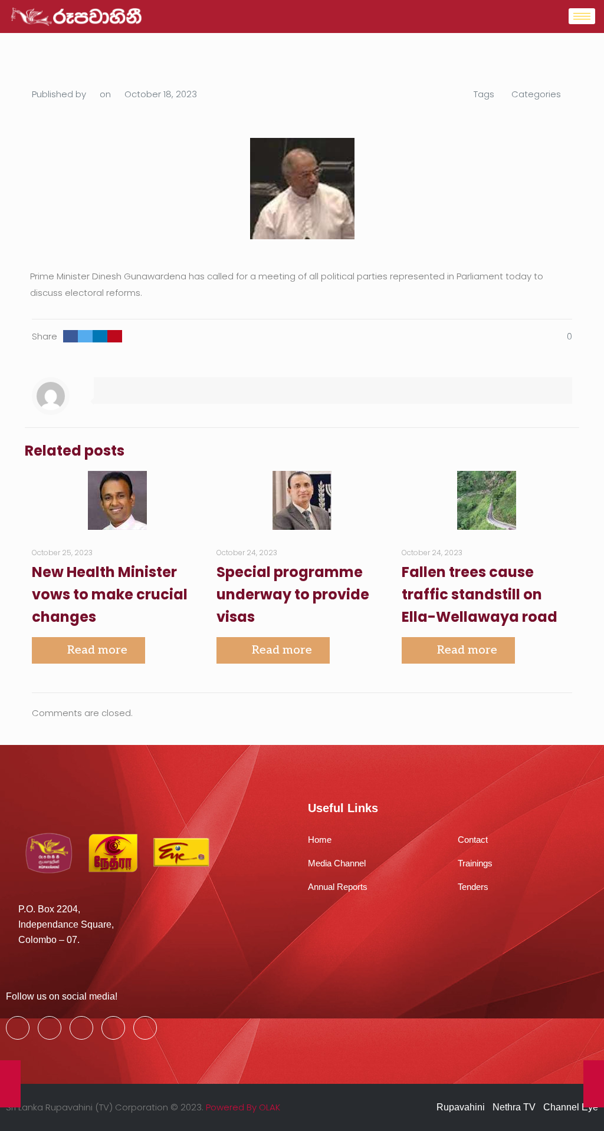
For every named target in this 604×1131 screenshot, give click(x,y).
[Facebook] (17, 1028)
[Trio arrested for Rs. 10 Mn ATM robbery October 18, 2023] (10, 1083)
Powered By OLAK (243, 1107)
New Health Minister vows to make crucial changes (110, 594)
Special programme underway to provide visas (292, 594)
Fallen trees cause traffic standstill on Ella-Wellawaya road (479, 594)
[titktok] (145, 1028)
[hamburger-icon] (582, 16)
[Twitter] (49, 1028)
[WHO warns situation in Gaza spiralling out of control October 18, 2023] (593, 1083)
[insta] (113, 1028)
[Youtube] (81, 1028)
